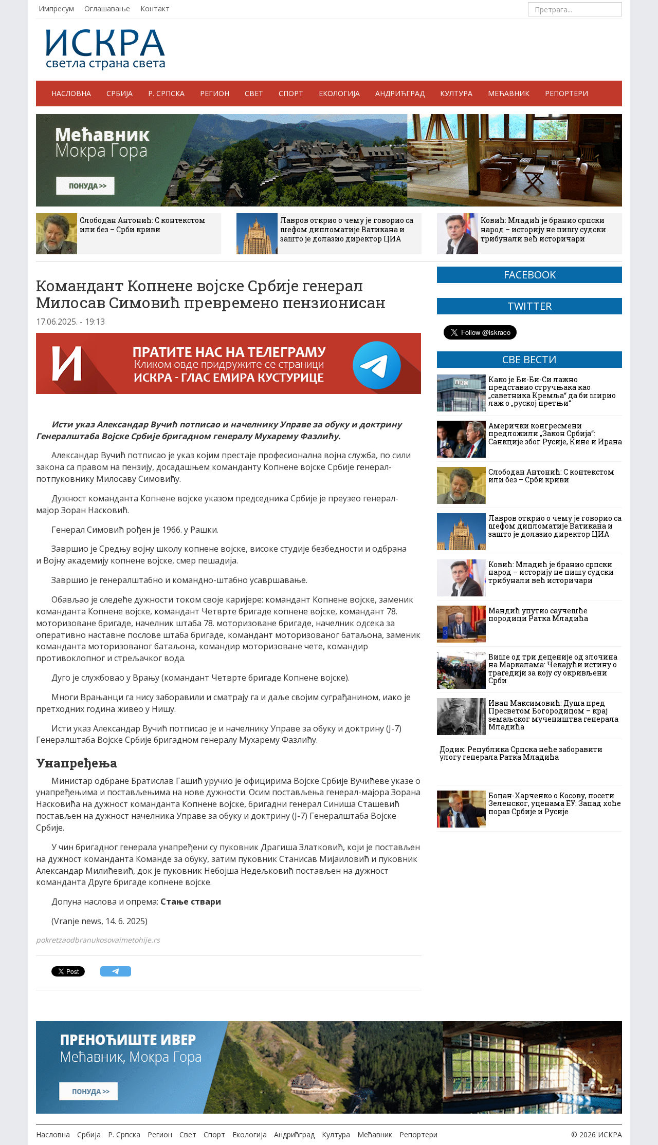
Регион (214, 93)
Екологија (339, 93)
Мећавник (508, 93)
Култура (456, 93)
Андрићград (400, 93)
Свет (254, 93)
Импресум (56, 8)
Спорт (291, 93)
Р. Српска (166, 93)
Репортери (566, 93)
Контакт (155, 8)
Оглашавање (107, 8)
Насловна (71, 93)
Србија (119, 93)
